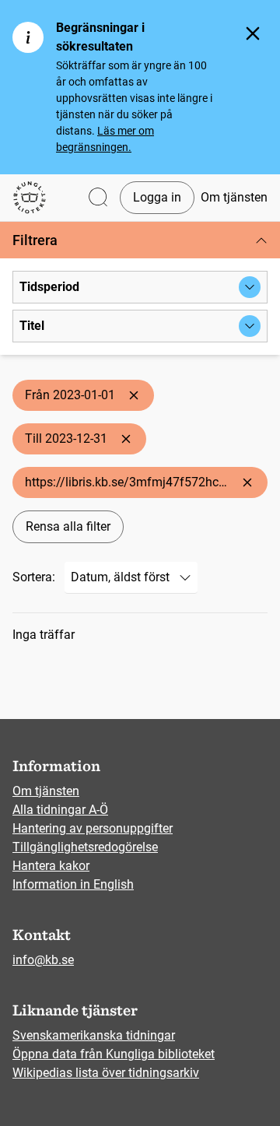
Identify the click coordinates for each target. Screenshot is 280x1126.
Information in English (73, 884)
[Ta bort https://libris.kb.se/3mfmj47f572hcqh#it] (247, 482)
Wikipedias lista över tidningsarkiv (105, 1072)
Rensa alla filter (68, 526)
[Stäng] (253, 33)
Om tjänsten (234, 197)
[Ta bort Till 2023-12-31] (126, 439)
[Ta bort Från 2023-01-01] (134, 395)
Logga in (157, 197)
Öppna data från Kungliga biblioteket (113, 1054)
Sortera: (33, 577)
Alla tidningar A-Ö (60, 809)
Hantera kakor (50, 865)
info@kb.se (43, 959)
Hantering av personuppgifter (92, 828)
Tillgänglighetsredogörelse (85, 847)
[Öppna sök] (98, 198)
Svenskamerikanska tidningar (93, 1035)
